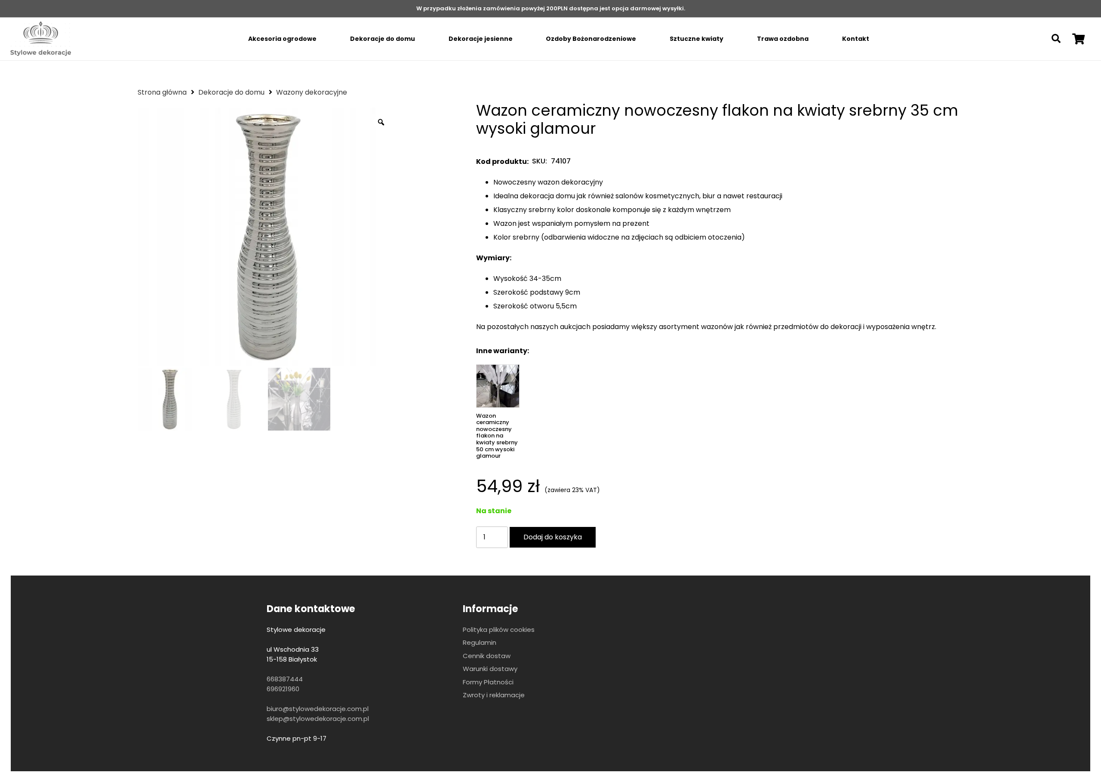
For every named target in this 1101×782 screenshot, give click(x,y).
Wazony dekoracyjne (311, 92)
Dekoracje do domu (231, 92)
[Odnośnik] (40, 39)
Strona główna (162, 92)
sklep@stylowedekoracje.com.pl (318, 718)
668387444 (285, 678)
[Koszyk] (1078, 38)
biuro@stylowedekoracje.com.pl (318, 708)
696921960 (283, 688)
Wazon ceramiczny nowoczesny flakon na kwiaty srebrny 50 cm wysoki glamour (497, 436)
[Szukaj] (1056, 39)
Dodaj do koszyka (552, 537)
